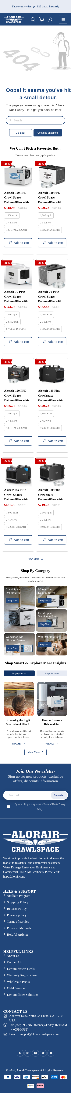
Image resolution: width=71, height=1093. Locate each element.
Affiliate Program (18, 896)
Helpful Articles (52, 673)
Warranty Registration (22, 975)
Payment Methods (19, 928)
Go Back (20, 132)
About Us (13, 956)
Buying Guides (19, 673)
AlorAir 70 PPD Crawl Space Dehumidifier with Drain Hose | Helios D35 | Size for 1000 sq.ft (16, 296)
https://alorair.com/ (14, 876)
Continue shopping (47, 132)
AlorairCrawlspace (27, 1070)
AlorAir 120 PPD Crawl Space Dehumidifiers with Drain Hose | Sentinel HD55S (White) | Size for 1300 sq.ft (17, 197)
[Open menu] (63, 19)
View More (34, 752)
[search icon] (33, 19)
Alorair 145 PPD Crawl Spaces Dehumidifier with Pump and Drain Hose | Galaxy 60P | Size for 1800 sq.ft (16, 494)
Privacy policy (17, 915)
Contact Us (14, 962)
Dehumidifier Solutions (22, 995)
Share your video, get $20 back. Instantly (35, 6)
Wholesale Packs (18, 982)
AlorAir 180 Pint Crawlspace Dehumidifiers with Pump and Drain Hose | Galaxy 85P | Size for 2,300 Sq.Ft (50, 494)
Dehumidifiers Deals (21, 969)
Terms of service (18, 921)
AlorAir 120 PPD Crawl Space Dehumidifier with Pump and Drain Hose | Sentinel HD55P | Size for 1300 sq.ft (50, 197)
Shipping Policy (17, 902)
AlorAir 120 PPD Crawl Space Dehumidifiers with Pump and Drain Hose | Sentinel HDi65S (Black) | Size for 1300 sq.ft (18, 395)
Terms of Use (50, 804)
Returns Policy (17, 908)
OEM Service (16, 988)
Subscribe (59, 795)
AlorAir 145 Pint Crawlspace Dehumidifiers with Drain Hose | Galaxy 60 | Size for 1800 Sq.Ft (51, 395)
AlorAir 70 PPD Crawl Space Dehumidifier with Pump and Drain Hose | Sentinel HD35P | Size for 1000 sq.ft (50, 296)
